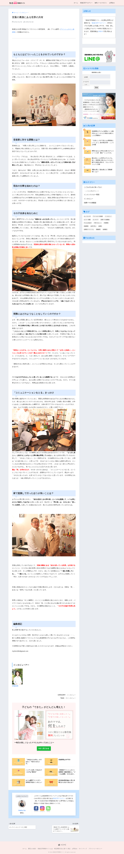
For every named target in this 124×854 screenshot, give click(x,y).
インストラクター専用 (91, 195)
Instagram (42, 811)
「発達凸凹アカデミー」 (98, 23)
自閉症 (100, 226)
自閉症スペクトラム (89, 229)
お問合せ (112, 3)
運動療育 (98, 229)
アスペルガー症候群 (98, 216)
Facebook (36, 811)
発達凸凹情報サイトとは (45, 848)
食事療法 (105, 229)
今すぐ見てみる (43, 748)
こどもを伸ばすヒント (92, 191)
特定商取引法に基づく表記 (62, 848)
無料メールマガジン (101, 3)
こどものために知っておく (93, 187)
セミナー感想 (87, 219)
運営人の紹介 (32, 848)
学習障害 (106, 223)
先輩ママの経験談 (105, 219)
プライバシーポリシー (95, 848)
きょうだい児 (87, 216)
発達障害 (86, 226)
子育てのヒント (98, 223)
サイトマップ (83, 848)
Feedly (48, 811)
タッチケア (95, 219)
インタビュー (71, 695)
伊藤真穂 (15, 686)
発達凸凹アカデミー (86, 3)
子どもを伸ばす (88, 223)
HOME (63, 845)
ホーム (76, 3)
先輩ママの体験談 (90, 203)
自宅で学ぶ (93, 226)
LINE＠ (100, 31)
